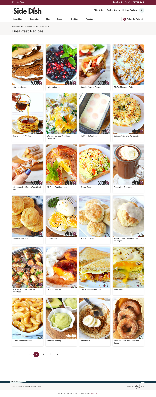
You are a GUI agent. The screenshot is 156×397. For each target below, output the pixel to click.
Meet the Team (18, 2)
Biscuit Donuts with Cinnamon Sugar (126, 341)
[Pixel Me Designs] (139, 386)
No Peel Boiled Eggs (89, 136)
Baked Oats (85, 340)
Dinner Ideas (17, 19)
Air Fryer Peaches (54, 289)
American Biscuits (88, 238)
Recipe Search (113, 10)
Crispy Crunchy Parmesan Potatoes (24, 290)
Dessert (60, 19)
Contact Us (93, 393)
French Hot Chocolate (123, 187)
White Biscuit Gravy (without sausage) (126, 239)
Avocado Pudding (54, 340)
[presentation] (27, 64)
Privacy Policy (36, 386)
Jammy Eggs (52, 238)
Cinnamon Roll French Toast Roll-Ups (27, 188)
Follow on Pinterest (135, 19)
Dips (48, 19)
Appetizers (90, 19)
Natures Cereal (53, 87)
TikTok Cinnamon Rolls (123, 87)
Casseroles (34, 19)
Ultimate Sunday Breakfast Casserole (58, 137)
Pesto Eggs (118, 289)
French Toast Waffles (22, 136)
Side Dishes (99, 10)
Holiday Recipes (129, 10)
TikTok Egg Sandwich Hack (92, 289)
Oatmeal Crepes (20, 87)
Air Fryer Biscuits (20, 238)
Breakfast (74, 19)
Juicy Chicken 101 (132, 2)
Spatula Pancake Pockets (91, 87)
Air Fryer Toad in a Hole (57, 187)
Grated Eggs (86, 187)
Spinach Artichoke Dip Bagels (126, 136)
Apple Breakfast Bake (22, 340)
